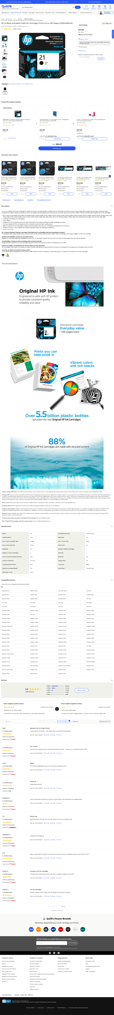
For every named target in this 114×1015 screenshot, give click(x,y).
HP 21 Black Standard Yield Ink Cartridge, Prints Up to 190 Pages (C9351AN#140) (16, 120)
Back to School (40, 12)
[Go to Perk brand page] (53, 929)
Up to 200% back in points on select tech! (57, 2)
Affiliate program (34, 989)
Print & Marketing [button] (60, 12)
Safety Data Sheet (8, 229)
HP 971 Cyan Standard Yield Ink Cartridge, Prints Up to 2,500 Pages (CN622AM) (65, 178)
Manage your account (7, 966)
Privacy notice (41, 1007)
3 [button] (56, 906)
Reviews (30, 200)
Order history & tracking (8, 961)
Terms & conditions (30, 1007)
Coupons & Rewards (15, 12)
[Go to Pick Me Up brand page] (46, 929)
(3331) (67, 688)
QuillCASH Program (35, 966)
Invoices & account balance (9, 968)
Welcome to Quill (90, 961)
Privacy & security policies (8, 979)
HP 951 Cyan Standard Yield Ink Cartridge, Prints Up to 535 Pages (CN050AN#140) (47, 178)
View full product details (14, 83)
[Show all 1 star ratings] (57, 694)
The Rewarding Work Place (93, 966)
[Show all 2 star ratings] (57, 692)
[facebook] (58, 953)
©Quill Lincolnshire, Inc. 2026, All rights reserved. (22, 1002)
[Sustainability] (8, 255)
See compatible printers (8, 186)
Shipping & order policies (8, 974)
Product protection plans (36, 984)
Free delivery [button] (5, 190)
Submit (101, 58)
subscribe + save (50, 12)
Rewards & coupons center (65, 971)
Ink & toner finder (62, 963)
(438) (67, 692)
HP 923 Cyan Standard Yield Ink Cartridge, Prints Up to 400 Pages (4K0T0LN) (9, 178)
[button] (73, 7)
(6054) (67, 686)
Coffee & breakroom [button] (86, 12)
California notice (50, 1007)
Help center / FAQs (7, 971)
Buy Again (32, 12)
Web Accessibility (90, 971)
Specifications (19, 200)
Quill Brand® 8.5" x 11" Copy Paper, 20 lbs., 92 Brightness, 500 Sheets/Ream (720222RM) (54, 120)
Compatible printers (44, 200)
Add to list (83, 50)
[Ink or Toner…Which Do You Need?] (4, 255)
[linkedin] (54, 953)
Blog (87, 963)
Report (60, 735)
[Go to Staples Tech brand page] (68, 929)
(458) (66, 694)
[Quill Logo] (7, 6)
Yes (46, 735)
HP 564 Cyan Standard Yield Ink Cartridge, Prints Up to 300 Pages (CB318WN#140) (28, 178)
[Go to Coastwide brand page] (38, 929)
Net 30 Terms (33, 971)
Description (6, 200)
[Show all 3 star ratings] (57, 690)
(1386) (67, 690)
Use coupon (73, 943)
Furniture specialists (35, 981)
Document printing (35, 976)
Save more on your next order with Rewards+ (19, 2)
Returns (4, 963)
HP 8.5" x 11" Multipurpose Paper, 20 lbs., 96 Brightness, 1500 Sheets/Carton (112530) (91, 120)
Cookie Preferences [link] (61, 1007)
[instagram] (50, 953)
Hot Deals (25, 12)
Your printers (61, 966)
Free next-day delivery (86, 34)
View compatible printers (27, 83)
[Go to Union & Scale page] (75, 929)
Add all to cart (57, 148)
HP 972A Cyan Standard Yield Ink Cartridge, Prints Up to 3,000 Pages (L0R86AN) (103, 178)
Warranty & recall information (9, 976)
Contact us (5, 981)
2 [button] (53, 906)
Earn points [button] (107, 23)
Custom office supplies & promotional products (42, 974)
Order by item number (63, 968)
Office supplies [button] (73, 12)
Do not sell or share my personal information (78, 1007)
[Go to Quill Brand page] (31, 929)
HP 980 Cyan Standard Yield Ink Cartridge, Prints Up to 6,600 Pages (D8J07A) (84, 178)
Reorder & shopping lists (64, 961)
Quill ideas (32, 986)
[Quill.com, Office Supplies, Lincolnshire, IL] (6, 1001)
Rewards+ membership (36, 961)
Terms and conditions (49, 947)
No (52, 735)
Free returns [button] (83, 47)
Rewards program (34, 963)
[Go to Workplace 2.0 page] (82, 929)
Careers (88, 968)
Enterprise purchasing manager (38, 979)
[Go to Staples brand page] (60, 929)
